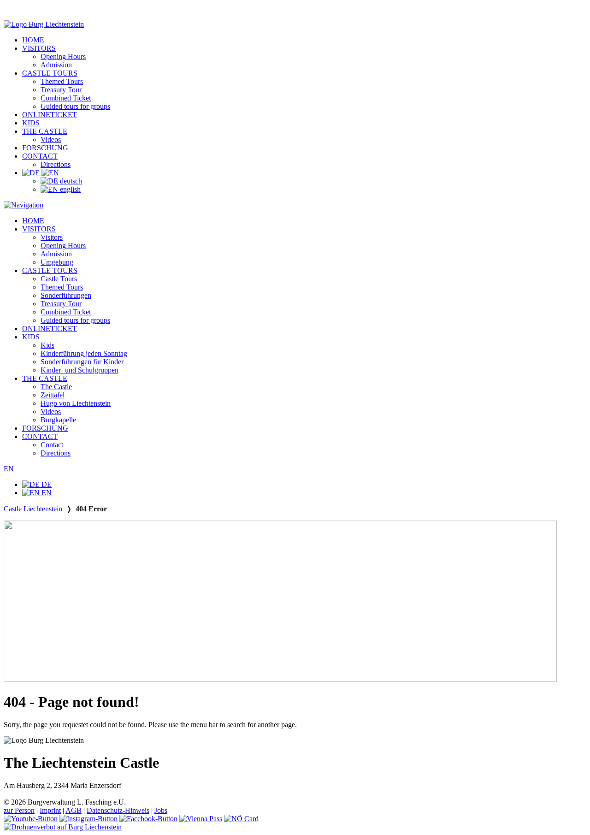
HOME (33, 40)
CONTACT (40, 156)
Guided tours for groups (75, 106)
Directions (56, 164)
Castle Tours (59, 279)
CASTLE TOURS (49, 73)
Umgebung (57, 262)
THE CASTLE (44, 131)
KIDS (31, 123)
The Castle (56, 387)
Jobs (160, 810)
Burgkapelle (58, 420)
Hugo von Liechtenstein (76, 403)
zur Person (19, 810)
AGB (73, 810)
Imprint (50, 810)
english (69, 189)
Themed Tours (62, 81)
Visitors (52, 237)
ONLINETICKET (49, 114)
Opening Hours (63, 56)
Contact (52, 445)
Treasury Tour (61, 90)
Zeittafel (53, 395)
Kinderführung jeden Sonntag (84, 353)
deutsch (70, 181)
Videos (51, 139)
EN (9, 469)
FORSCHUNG (45, 148)
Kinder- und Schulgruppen (79, 370)
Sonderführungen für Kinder (82, 362)
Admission (56, 65)
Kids (47, 345)
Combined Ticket (66, 98)
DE (46, 484)
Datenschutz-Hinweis (118, 810)
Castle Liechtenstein (33, 509)
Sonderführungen (66, 295)
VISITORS (39, 48)
